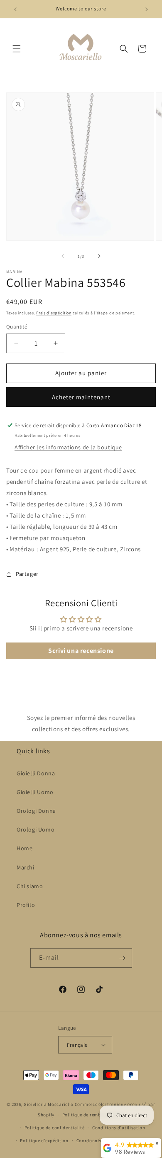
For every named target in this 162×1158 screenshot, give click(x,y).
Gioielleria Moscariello (49, 1104)
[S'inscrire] (122, 958)
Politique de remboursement (93, 1115)
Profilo (26, 905)
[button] (16, 49)
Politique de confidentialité (55, 1128)
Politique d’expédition (44, 1140)
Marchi (25, 867)
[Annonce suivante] (146, 9)
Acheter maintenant (81, 397)
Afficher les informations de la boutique (68, 447)
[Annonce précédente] (15, 9)
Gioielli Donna (36, 773)
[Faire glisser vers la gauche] (63, 256)
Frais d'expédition (53, 313)
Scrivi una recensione (81, 650)
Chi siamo (30, 886)
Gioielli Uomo (35, 792)
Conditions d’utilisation (118, 1128)
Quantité (16, 326)
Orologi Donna (36, 810)
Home (24, 848)
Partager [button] (27, 574)
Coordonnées (90, 1140)
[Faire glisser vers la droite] (99, 256)
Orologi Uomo (35, 829)
